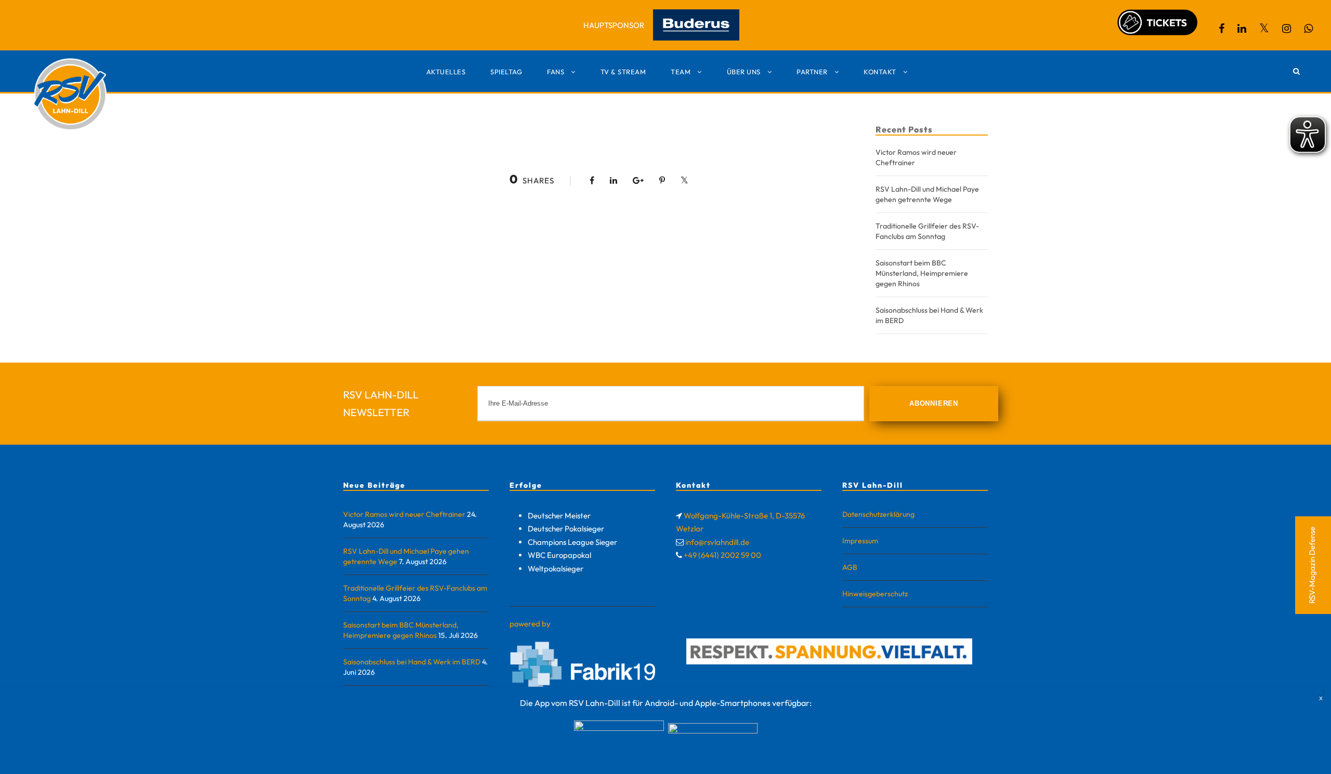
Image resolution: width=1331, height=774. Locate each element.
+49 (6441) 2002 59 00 (722, 555)
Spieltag (506, 72)
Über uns (744, 72)
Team (680, 72)
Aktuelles (446, 72)
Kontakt (880, 72)
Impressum (860, 540)
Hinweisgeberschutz (875, 593)
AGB (849, 567)
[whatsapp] (1308, 28)
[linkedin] (1241, 28)
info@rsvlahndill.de (717, 542)
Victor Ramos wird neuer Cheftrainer (404, 514)
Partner (812, 72)
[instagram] (1286, 28)
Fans (555, 72)
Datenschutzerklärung (878, 514)
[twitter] (1264, 28)
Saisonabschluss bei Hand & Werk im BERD (411, 661)
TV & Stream (623, 72)
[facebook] (1221, 28)
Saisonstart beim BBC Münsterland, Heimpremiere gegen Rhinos (922, 273)
